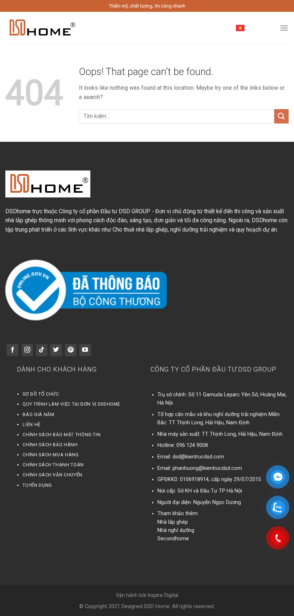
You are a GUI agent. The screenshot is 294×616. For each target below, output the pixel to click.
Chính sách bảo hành (50, 444)
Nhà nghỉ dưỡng (175, 530)
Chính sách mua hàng (51, 454)
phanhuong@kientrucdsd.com (207, 468)
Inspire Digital (162, 595)
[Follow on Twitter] (56, 350)
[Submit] (281, 116)
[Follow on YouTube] (85, 350)
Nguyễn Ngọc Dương (217, 502)
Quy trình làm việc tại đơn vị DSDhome (71, 404)
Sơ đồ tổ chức (41, 394)
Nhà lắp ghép (172, 522)
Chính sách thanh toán (53, 464)
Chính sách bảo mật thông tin (61, 434)
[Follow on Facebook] (12, 350)
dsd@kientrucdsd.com (198, 457)
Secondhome (173, 539)
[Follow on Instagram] (27, 350)
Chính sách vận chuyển (52, 474)
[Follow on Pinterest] (70, 350)
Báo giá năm (38, 414)
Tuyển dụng (37, 485)
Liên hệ (31, 424)
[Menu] (284, 28)
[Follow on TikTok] (41, 350)
